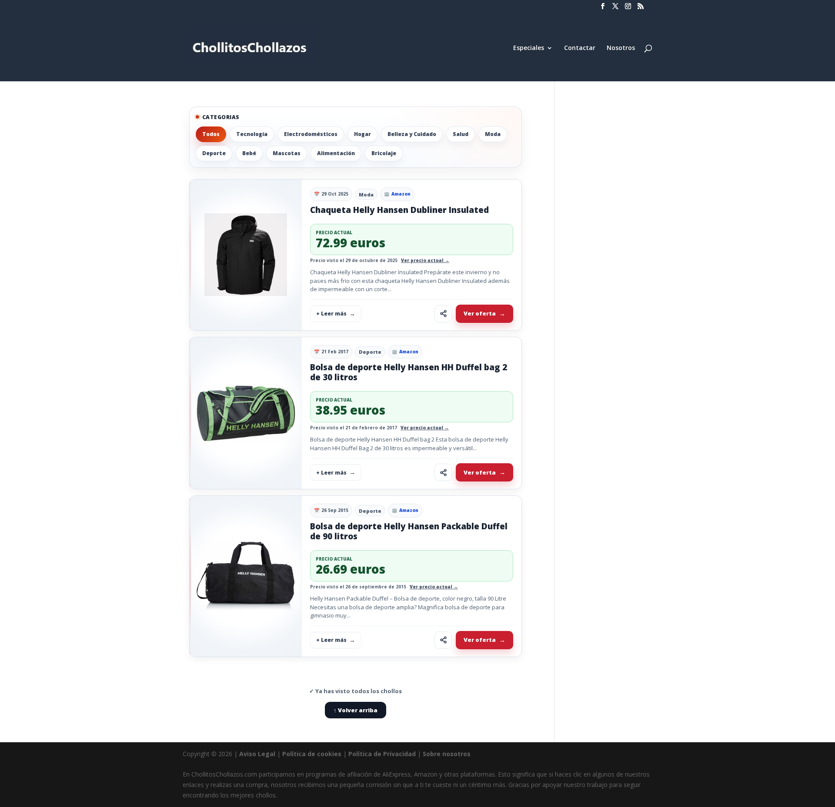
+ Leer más (331, 313)
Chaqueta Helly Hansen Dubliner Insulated (399, 210)
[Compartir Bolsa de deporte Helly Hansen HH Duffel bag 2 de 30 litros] (443, 472)
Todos (211, 134)
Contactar (579, 48)
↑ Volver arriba (355, 710)
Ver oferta (480, 313)
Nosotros (621, 48)
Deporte (214, 153)
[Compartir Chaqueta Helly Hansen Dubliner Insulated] (443, 313)
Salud (460, 134)
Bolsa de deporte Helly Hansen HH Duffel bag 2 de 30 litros (408, 372)
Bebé (249, 153)
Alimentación (336, 153)
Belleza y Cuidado (411, 134)
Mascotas (287, 153)
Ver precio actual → (425, 260)
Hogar (362, 134)
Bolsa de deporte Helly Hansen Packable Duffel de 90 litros (409, 531)
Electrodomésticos (310, 134)
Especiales (528, 48)
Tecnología (251, 134)
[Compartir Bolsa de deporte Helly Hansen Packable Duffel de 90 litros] (443, 640)
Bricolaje (383, 153)
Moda (493, 134)
